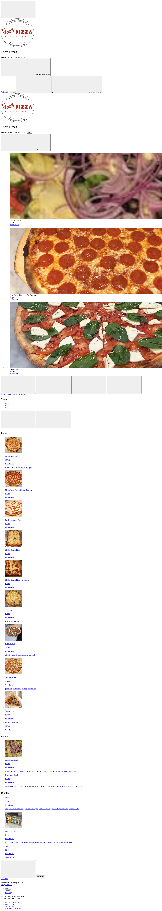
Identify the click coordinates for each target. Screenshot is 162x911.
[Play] (88, 385)
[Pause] (53, 385)
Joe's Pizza (4, 879)
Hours (13, 92)
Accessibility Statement (13, 908)
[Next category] (53, 419)
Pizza (7, 404)
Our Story (8, 893)
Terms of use (9, 906)
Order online (5, 92)
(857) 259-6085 (6, 885)
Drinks (7, 408)
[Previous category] (18, 419)
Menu (7, 888)
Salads (7, 406)
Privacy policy (10, 904)
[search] (33, 84)
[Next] (124, 385)
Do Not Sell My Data (12, 902)
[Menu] (18, 9)
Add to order (14, 225)
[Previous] (18, 385)
